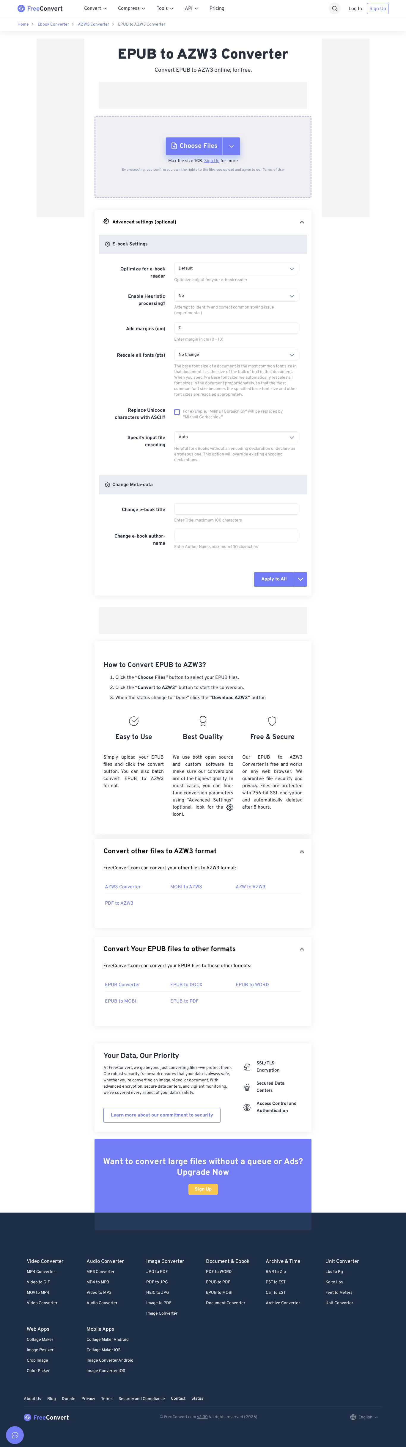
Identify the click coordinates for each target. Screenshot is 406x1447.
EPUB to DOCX (186, 985)
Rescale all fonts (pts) (141, 355)
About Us (32, 1398)
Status (197, 1398)
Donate (68, 1398)
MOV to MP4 (38, 1292)
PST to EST (276, 1282)
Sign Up (377, 9)
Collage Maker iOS (103, 1350)
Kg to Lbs (334, 1282)
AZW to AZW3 (250, 887)
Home (23, 24)
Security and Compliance (142, 1398)
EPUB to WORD (252, 985)
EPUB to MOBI (120, 1001)
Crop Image (37, 1360)
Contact (178, 1398)
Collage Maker (40, 1339)
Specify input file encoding (146, 441)
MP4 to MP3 (97, 1282)
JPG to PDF (157, 1271)
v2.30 (202, 1417)
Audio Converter (101, 1303)
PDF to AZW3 (119, 903)
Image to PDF (158, 1303)
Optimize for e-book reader (142, 272)
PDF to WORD (219, 1271)
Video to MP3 (98, 1292)
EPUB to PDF (184, 1001)
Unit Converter (339, 1303)
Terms (107, 1398)
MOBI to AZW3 (186, 887)
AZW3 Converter (93, 24)
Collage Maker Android (107, 1339)
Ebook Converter (53, 24)
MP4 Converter (41, 1271)
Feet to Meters (339, 1292)
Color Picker (38, 1371)
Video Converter (42, 1303)
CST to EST (276, 1292)
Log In (355, 9)
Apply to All (274, 579)
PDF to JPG (157, 1282)
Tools (162, 9)
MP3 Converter (100, 1271)
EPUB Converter (122, 985)
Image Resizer (40, 1350)
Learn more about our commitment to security (162, 1115)
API (189, 9)
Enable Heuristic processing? (146, 300)
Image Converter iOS (105, 1371)
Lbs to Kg (334, 1271)
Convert (92, 9)
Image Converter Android (109, 1360)
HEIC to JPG (157, 1292)
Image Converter (161, 1313)
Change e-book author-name (139, 539)
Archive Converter (283, 1303)
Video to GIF (38, 1282)
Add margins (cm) (145, 329)
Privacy (88, 1398)
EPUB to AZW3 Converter (141, 24)
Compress (129, 9)
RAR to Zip (276, 1271)
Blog (51, 1398)
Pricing (217, 9)
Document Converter (225, 1303)
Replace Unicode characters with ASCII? (140, 414)
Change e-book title (143, 510)
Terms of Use (273, 169)
